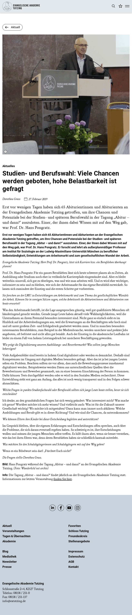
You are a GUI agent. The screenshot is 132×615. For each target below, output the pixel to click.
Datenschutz (76, 556)
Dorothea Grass (11, 199)
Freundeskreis (77, 536)
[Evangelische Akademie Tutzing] (21, 10)
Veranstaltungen (13, 531)
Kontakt (73, 566)
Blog (5, 551)
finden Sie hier (62, 479)
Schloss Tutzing (78, 531)
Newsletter (9, 561)
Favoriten (74, 526)
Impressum (75, 551)
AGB (71, 561)
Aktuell (7, 526)
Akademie (9, 541)
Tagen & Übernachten (16, 536)
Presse (7, 566)
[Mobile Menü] (127, 6)
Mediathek (9, 556)
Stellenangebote (79, 541)
